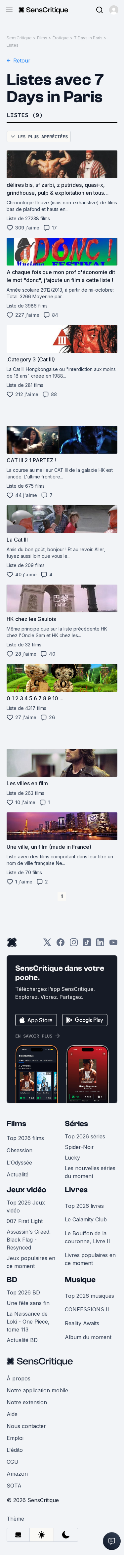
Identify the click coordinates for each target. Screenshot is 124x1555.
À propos (18, 1378)
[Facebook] (60, 944)
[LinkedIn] (100, 944)
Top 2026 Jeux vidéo (26, 1206)
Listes (13, 45)
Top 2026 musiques (89, 1295)
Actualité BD (22, 1340)
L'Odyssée (19, 1162)
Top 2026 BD (23, 1292)
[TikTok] (87, 944)
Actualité (17, 1174)
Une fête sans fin (28, 1303)
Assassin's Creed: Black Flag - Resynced (29, 1239)
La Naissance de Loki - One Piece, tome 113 (28, 1321)
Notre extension (27, 1402)
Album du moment (88, 1337)
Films (42, 37)
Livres (76, 1189)
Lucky (72, 1157)
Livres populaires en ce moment (90, 1259)
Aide (12, 1414)
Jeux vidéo (26, 1189)
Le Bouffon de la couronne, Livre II (87, 1237)
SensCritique (19, 37)
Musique (80, 1279)
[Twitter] (47, 944)
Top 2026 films (25, 1138)
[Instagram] (74, 944)
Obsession (19, 1150)
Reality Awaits (82, 1323)
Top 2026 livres (84, 1206)
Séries (76, 1123)
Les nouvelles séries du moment (90, 1172)
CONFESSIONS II (87, 1309)
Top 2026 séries (85, 1136)
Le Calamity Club (86, 1219)
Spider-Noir (79, 1147)
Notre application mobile (37, 1390)
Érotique (61, 37)
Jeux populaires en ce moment (31, 1262)
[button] (114, 10)
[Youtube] (113, 944)
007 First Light (25, 1221)
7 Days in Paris (88, 37)
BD (12, 1279)
